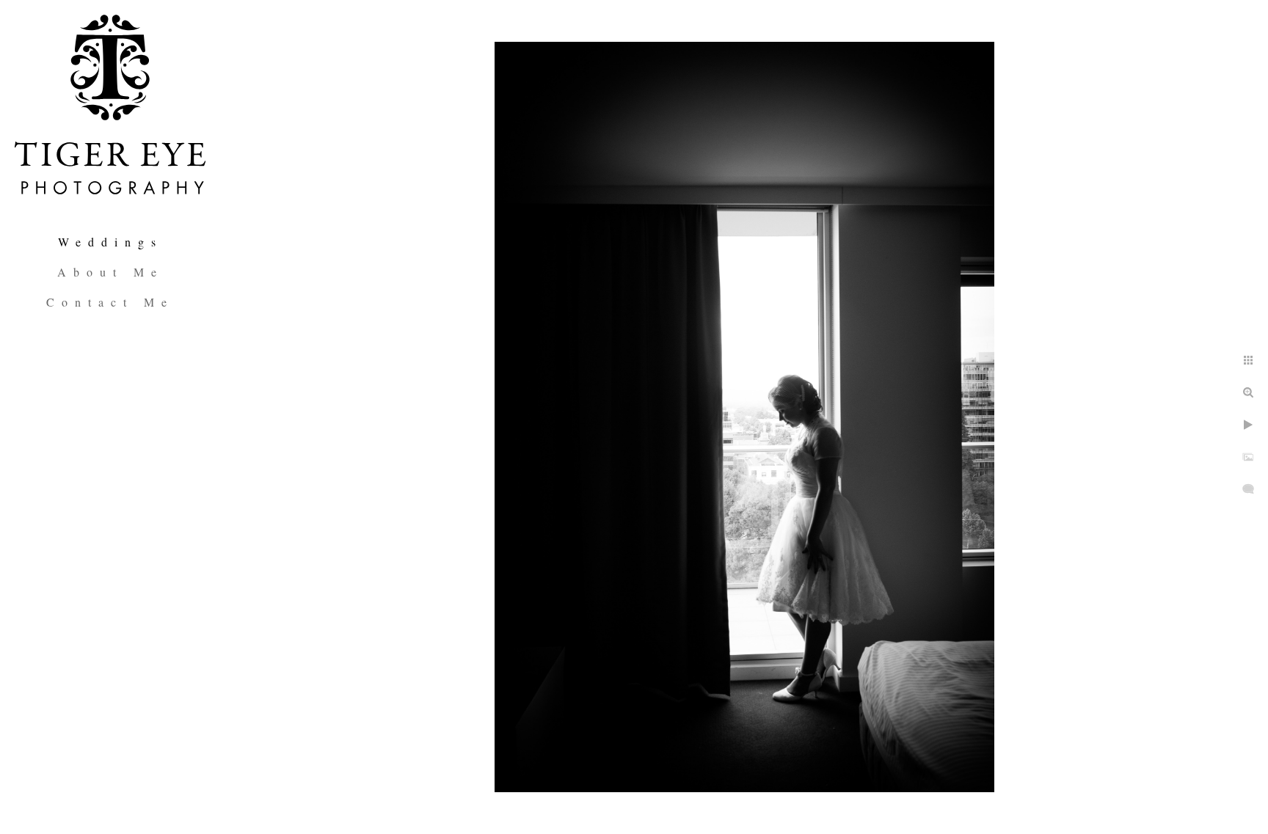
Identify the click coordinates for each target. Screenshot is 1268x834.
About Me (110, 271)
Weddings (110, 241)
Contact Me (110, 302)
